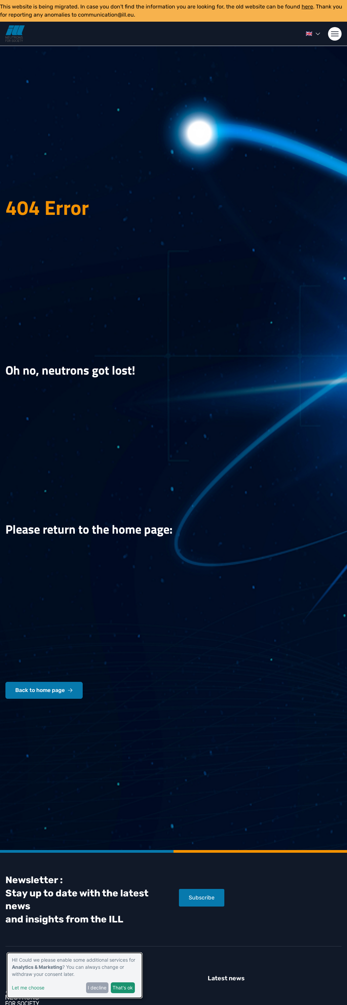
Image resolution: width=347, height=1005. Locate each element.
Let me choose (28, 987)
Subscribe (202, 897)
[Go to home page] (15, 34)
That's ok (123, 987)
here (307, 6)
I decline (97, 987)
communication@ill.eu (106, 15)
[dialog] (74, 975)
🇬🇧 (309, 33)
